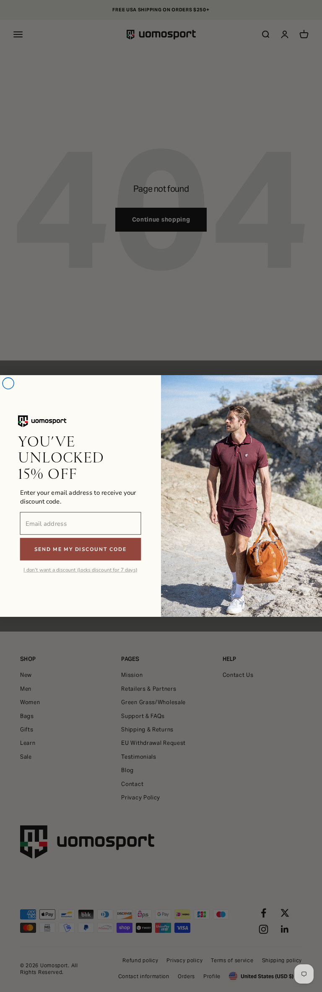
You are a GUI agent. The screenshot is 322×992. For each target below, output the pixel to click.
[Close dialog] (8, 383)
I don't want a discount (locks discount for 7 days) (80, 570)
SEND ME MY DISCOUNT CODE (80, 549)
